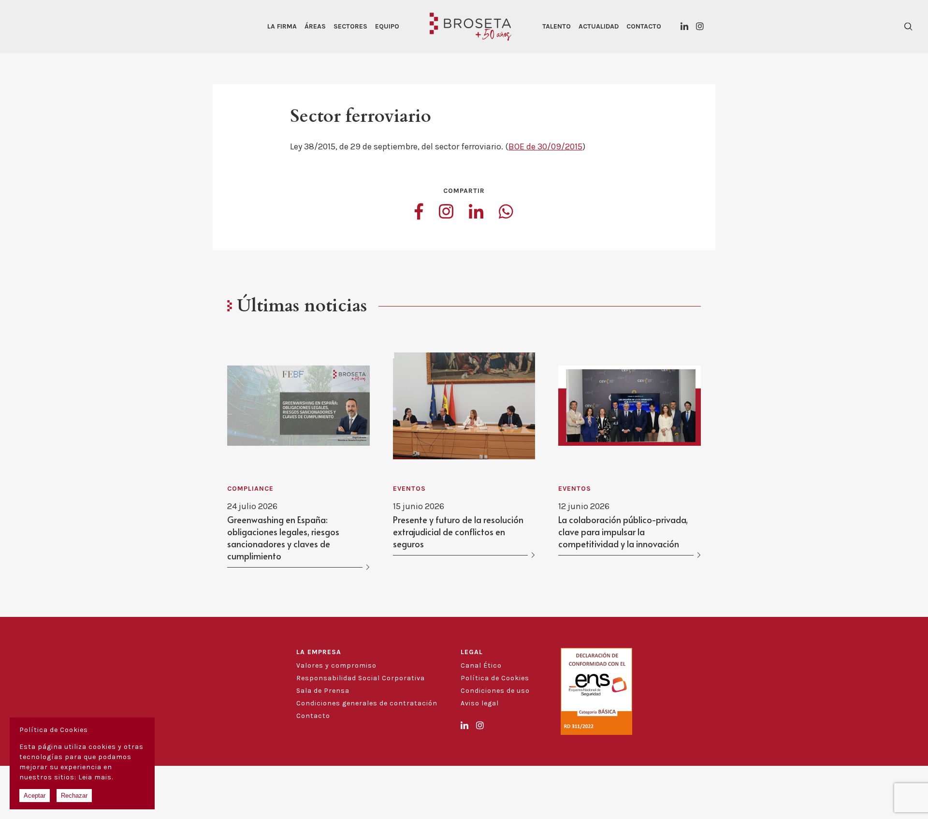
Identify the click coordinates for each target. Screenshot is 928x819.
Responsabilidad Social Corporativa (360, 678)
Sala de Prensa (322, 691)
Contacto (643, 26)
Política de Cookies (495, 678)
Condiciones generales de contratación (366, 703)
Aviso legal (480, 703)
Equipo (387, 26)
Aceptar (34, 795)
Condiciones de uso (495, 691)
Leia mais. (95, 777)
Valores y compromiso (336, 665)
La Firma (282, 26)
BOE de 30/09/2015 (545, 146)
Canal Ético (481, 665)
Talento (556, 26)
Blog (304, 728)
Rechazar (74, 795)
